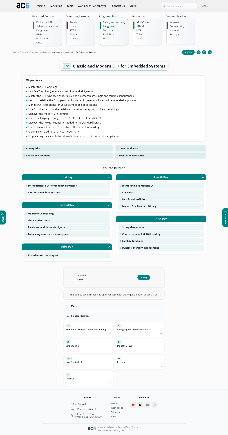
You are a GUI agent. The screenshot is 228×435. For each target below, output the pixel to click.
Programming (107, 16)
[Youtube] (133, 405)
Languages (42, 30)
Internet (174, 22)
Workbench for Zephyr (91, 6)
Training (40, 6)
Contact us (118, 6)
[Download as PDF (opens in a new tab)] (210, 52)
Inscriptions (117, 407)
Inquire (188, 52)
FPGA (39, 34)
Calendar (115, 412)
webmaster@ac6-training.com (111, 430)
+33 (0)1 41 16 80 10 (85, 409)
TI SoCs (140, 34)
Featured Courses (43, 16)
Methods (108, 30)
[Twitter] (140, 405)
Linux (39, 42)
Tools (70, 6)
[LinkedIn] (147, 405)
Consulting (56, 6)
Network (175, 30)
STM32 (140, 26)
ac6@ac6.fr (81, 404)
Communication (176, 16)
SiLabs (140, 38)
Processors (139, 16)
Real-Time (42, 38)
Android (74, 22)
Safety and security (47, 26)
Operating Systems (77, 16)
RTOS (73, 30)
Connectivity (177, 26)
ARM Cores (142, 22)
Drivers (74, 38)
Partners (115, 403)
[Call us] (199, 52)
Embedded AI (44, 22)
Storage (174, 34)
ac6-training (23, 52)
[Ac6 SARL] (92, 429)
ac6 (14, 52)
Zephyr (74, 34)
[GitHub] (154, 405)
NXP (138, 30)
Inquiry (144, 277)
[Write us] (204, 52)
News (113, 416)
